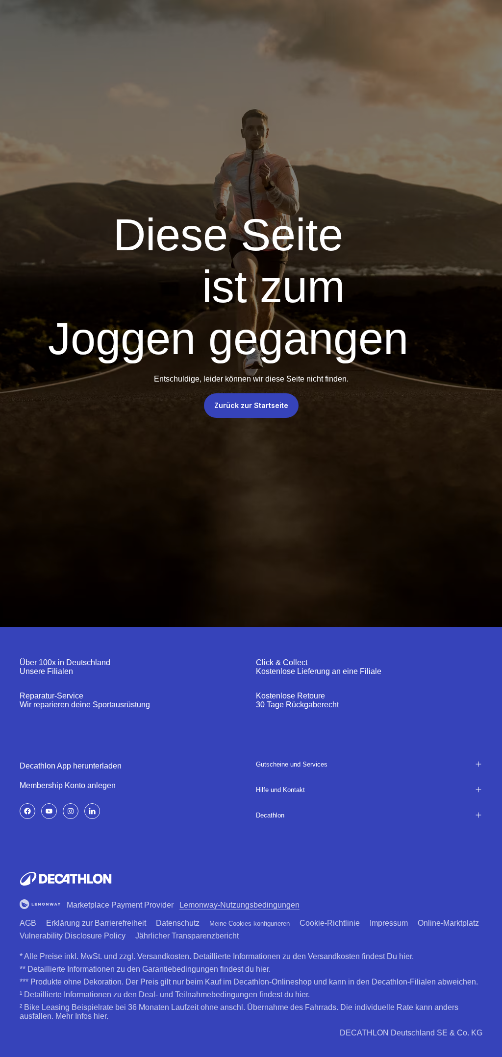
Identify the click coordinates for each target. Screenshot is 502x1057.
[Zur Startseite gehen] (66, 879)
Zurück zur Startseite (251, 405)
